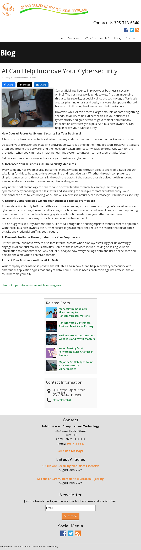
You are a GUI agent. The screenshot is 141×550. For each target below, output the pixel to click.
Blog (117, 38)
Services (74, 38)
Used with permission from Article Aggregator (31, 285)
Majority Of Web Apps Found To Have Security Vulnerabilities (76, 365)
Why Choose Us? (97, 38)
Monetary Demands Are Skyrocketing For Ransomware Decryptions (74, 312)
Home (58, 38)
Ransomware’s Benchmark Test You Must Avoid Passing (76, 324)
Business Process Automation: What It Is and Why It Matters (77, 337)
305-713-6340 (126, 22)
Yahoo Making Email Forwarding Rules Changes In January (76, 352)
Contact (131, 38)
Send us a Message (71, 451)
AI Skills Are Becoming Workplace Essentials (70, 466)
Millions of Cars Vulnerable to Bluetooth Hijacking (70, 479)
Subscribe (70, 516)
